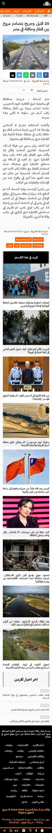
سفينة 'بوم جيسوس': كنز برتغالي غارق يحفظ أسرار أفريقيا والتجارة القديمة (26, 443)
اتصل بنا (19, 15)
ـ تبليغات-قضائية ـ (17, 762)
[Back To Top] (47, 831)
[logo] (46, 4)
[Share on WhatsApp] (26, 75)
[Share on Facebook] (46, 75)
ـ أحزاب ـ (18, 773)
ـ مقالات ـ (40, 768)
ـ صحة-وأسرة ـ (26, 796)
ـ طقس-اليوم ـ (38, 802)
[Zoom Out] (24, 90)
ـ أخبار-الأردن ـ (38, 745)
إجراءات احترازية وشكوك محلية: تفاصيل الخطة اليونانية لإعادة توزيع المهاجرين (26, 304)
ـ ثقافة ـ (24, 790)
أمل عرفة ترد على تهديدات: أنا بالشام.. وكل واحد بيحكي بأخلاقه (26, 533)
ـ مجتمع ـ (19, 756)
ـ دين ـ (15, 785)
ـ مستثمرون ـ (8, 768)
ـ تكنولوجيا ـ (11, 796)
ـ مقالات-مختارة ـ (25, 768)
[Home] (48, 11)
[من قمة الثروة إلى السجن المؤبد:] (26, 373)
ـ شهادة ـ (41, 773)
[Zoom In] (32, 90)
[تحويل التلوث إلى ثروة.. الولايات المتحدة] (26, 644)
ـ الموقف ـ (29, 773)
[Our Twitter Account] (30, 831)
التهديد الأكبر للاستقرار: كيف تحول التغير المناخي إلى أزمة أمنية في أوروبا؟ (26, 350)
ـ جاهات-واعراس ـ (36, 751)
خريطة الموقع (27, 822)
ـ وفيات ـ (20, 751)
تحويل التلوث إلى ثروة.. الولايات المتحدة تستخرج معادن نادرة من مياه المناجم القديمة (26, 666)
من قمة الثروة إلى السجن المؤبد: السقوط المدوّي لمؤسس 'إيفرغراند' (26, 397)
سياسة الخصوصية (22, 819)
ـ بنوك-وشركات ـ (11, 779)
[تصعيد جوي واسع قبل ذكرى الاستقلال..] (26, 555)
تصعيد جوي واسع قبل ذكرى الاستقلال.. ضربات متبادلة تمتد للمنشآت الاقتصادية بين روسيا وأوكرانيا (26, 578)
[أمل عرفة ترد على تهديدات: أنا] (26, 512)
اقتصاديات (26, 11)
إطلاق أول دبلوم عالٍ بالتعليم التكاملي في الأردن (29, 721)
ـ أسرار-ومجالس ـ (37, 762)
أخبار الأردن (39, 11)
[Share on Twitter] (39, 75)
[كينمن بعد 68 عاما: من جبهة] (26, 466)
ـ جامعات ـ (26, 779)
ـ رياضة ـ (14, 790)
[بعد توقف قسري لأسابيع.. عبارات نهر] (26, 601)
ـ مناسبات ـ (40, 779)
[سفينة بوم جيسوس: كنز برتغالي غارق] (26, 420)
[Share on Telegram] (19, 75)
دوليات (16, 11)
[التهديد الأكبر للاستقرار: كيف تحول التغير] (26, 327)
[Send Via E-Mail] (32, 75)
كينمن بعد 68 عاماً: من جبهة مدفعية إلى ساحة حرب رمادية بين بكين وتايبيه (26, 490)
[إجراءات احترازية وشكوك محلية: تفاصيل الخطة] (26, 281)
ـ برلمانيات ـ (8, 751)
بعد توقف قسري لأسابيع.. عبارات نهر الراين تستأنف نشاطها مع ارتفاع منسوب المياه (26, 623)
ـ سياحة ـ (41, 796)
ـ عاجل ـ (24, 802)
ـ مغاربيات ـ (26, 785)
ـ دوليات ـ (9, 745)
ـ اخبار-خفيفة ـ (38, 790)
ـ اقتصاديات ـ (23, 745)
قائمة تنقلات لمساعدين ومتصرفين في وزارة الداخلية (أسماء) (26, 696)
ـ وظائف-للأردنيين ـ (36, 756)
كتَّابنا (45, 15)
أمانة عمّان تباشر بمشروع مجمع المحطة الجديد (30, 709)
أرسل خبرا (6, 15)
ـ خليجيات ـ (39, 785)
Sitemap (14, 822)
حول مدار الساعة (32, 15)
